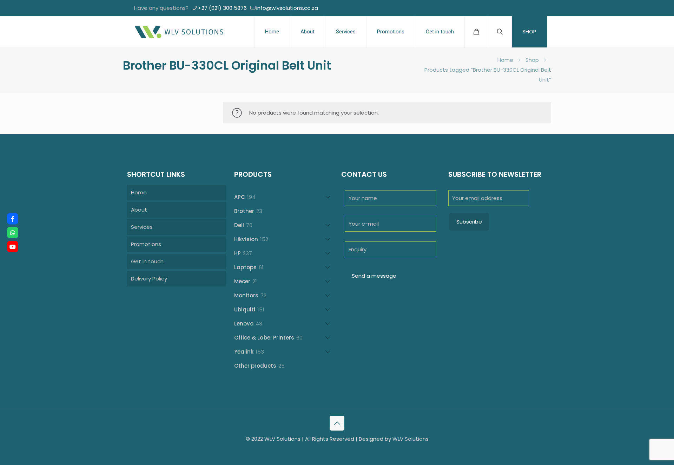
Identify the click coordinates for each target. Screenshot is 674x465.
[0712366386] (12, 232)
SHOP (529, 31)
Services (142, 227)
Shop (532, 60)
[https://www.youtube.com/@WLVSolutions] (12, 246)
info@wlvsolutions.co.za (287, 8)
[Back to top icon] (337, 423)
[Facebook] (12, 218)
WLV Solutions (410, 439)
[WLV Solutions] (178, 31)
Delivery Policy (149, 278)
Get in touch (147, 261)
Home (505, 60)
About (139, 209)
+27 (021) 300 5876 (222, 8)
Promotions (146, 244)
